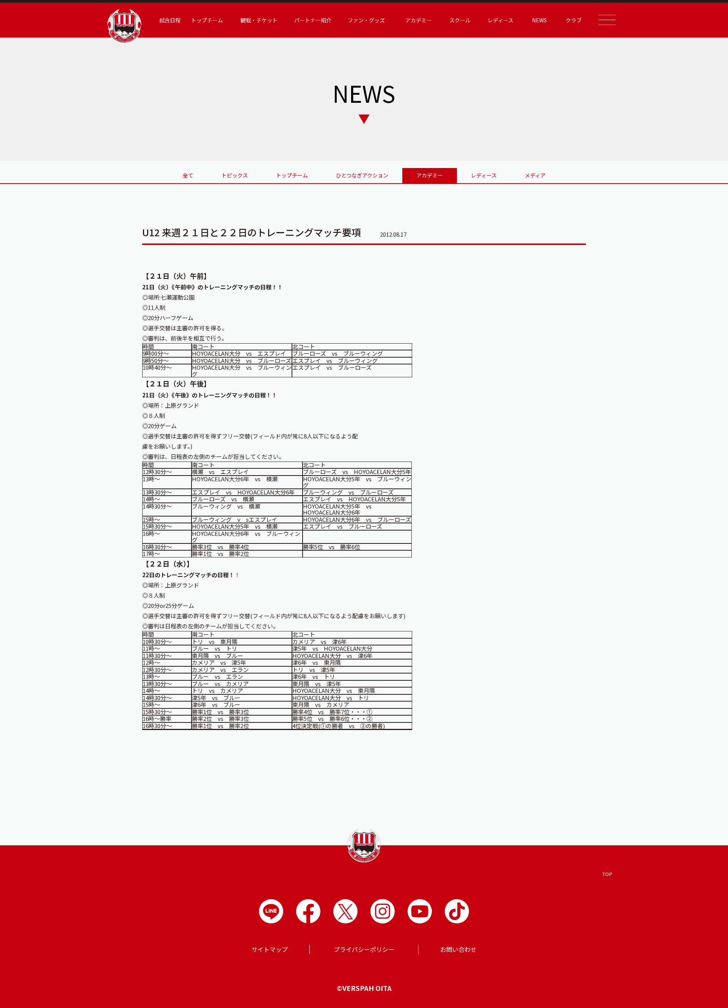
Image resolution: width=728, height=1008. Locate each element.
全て (188, 175)
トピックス (234, 175)
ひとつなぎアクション (362, 175)
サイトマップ (269, 949)
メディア (535, 175)
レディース (484, 175)
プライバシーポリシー (364, 949)
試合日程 (169, 20)
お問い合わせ (458, 949)
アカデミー (429, 175)
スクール (460, 20)
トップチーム (292, 175)
